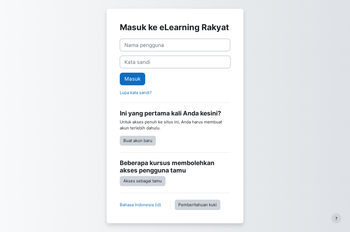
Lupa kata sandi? (136, 92)
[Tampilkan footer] (336, 218)
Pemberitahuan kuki (197, 204)
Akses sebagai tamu (142, 180)
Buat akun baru (137, 140)
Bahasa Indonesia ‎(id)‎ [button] (141, 204)
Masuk (132, 79)
